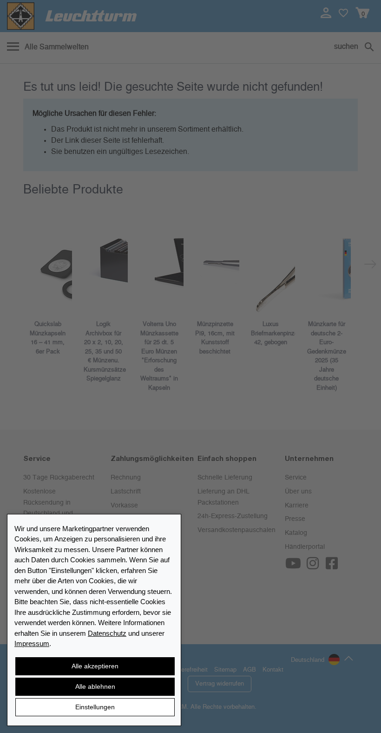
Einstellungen (95, 707)
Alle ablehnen (95, 686)
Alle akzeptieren (95, 666)
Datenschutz (107, 633)
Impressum (31, 643)
